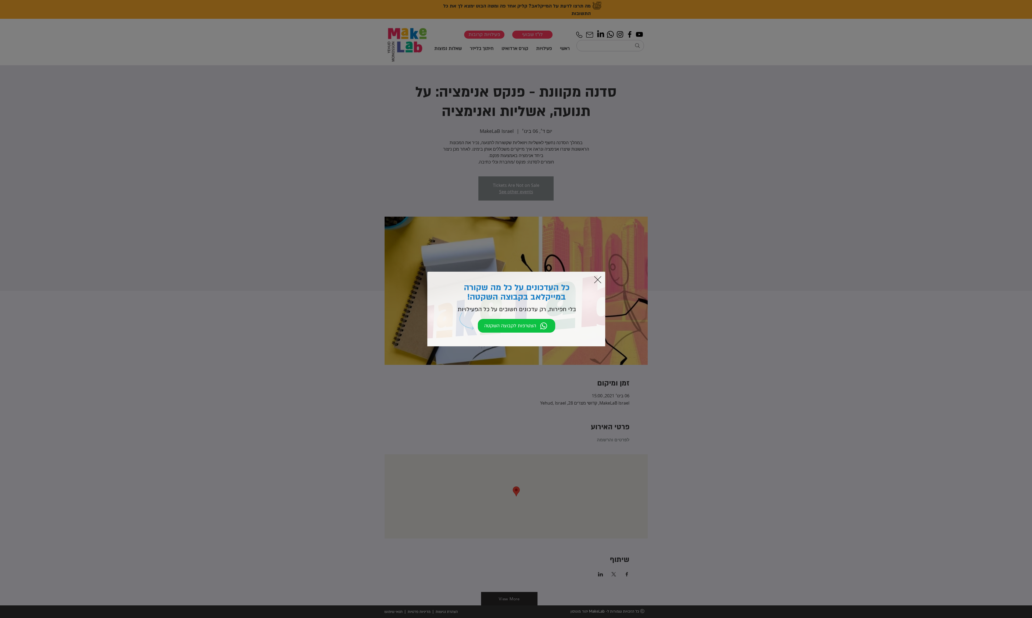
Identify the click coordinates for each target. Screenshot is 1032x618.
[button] (597, 280)
